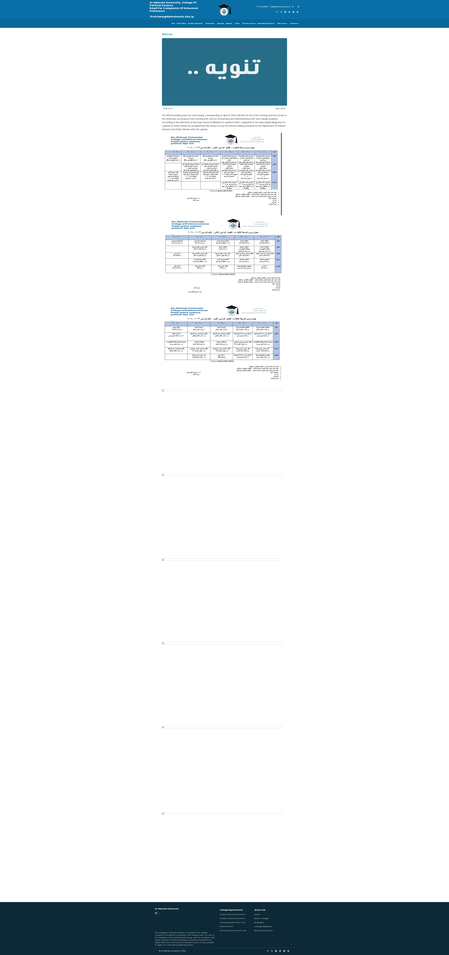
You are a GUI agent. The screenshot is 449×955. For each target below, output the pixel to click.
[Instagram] (281, 12)
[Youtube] (293, 12)
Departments (210, 23)
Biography (220, 23)
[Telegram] (285, 12)
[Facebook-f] (277, 12)
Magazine (229, 23)
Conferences (294, 23)
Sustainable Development (265, 23)
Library (237, 23)
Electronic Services (249, 23)
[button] (196, 23)
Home (173, 23)
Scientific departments (195, 23)
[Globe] (297, 12)
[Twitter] (289, 12)
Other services (282, 23)
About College (181, 23)
